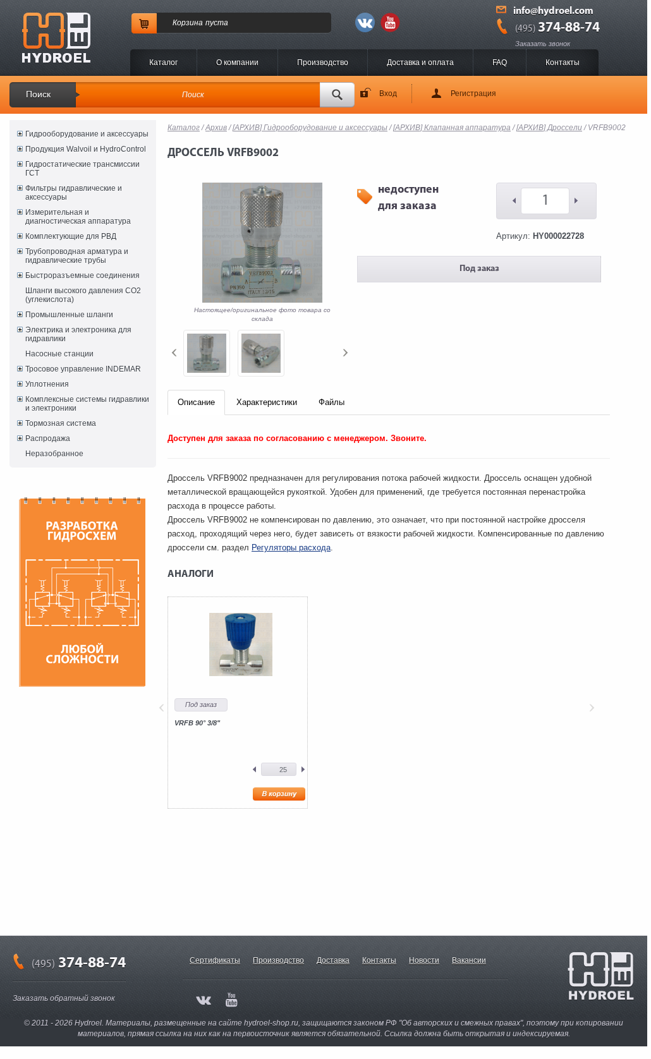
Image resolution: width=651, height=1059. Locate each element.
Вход (388, 93)
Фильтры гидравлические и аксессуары (73, 193)
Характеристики (266, 402)
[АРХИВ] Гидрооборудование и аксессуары (310, 127)
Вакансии (469, 960)
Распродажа (47, 438)
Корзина (188, 22)
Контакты (562, 62)
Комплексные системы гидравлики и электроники (87, 404)
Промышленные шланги (69, 314)
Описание (196, 402)
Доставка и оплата (420, 62)
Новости (424, 960)
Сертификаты (215, 960)
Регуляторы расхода (291, 547)
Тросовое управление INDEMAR (83, 369)
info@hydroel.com (553, 11)
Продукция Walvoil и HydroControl (85, 149)
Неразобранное (54, 453)
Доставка (333, 960)
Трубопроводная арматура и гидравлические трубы (76, 256)
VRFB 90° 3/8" (197, 723)
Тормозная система (60, 423)
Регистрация (473, 93)
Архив (216, 127)
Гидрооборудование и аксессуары (87, 134)
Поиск (38, 94)
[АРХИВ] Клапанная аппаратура (452, 127)
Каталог (163, 62)
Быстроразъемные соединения (82, 275)
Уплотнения (47, 384)
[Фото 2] (261, 353)
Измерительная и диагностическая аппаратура (78, 217)
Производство (322, 62)
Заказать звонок (542, 43)
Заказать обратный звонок (64, 998)
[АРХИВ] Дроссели (549, 127)
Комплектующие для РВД (70, 236)
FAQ (499, 62)
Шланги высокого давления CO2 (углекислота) (83, 295)
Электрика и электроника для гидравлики (78, 334)
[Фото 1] (206, 353)
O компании (237, 62)
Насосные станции (59, 353)
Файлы (331, 402)
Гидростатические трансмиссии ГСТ (82, 169)
